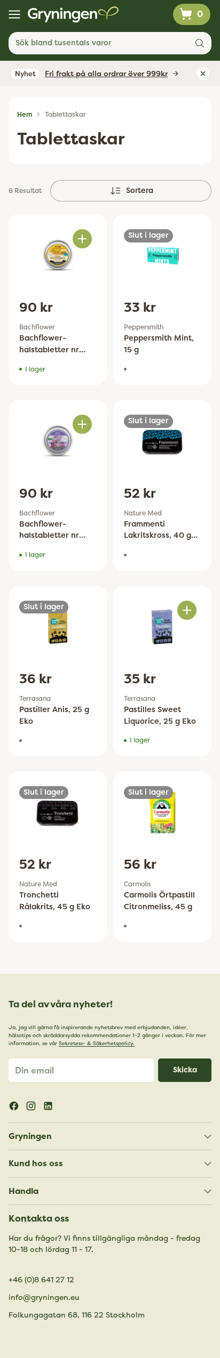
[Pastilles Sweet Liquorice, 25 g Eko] (162, 627)
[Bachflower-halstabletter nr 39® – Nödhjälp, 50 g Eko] (57, 255)
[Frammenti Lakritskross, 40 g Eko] (162, 441)
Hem (24, 114)
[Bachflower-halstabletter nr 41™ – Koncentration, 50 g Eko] (57, 441)
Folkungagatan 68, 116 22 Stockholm (77, 1315)
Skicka (185, 1069)
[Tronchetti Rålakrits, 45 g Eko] (57, 812)
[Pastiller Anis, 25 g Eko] (57, 627)
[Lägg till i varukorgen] (82, 238)
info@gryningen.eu (44, 1297)
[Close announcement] (203, 73)
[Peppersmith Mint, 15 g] (162, 255)
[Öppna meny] (14, 15)
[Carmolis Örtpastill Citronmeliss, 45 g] (162, 812)
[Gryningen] (73, 14)
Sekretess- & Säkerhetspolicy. (97, 1043)
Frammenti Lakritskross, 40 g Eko (157, 536)
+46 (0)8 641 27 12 (41, 1279)
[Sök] (199, 43)
